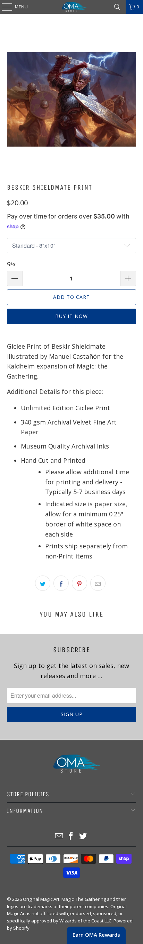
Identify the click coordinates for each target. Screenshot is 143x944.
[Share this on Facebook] (61, 583)
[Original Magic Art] (71, 7)
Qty (11, 263)
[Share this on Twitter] (42, 583)
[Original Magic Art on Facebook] (71, 836)
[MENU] (3, 7)
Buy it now (71, 316)
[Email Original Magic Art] (59, 836)
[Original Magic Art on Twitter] (83, 836)
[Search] (117, 7)
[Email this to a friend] (98, 583)
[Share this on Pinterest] (79, 583)
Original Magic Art (41, 899)
